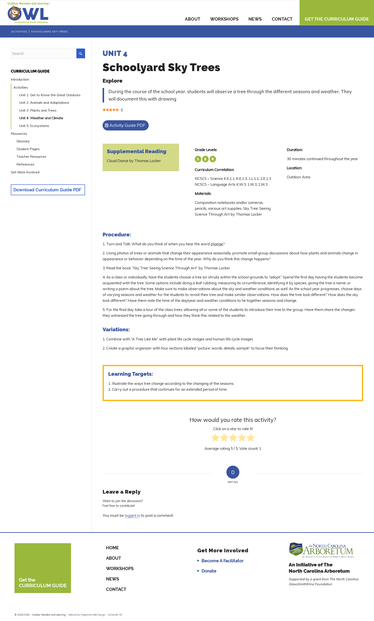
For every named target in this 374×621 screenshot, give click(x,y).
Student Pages (28, 149)
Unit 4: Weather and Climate (41, 118)
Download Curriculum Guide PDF (47, 189)
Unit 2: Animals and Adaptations (44, 102)
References (25, 164)
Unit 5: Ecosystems (34, 126)
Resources (19, 133)
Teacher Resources (31, 156)
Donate (209, 571)
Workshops (120, 568)
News (112, 579)
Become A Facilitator (223, 560)
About (113, 558)
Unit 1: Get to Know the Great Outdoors (50, 95)
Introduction (20, 79)
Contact (116, 589)
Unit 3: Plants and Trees (37, 110)
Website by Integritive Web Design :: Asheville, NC (95, 614)
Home (112, 547)
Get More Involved (25, 172)
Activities (20, 87)
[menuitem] (192, 12)
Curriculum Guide (30, 71)
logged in (132, 515)
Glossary (23, 141)
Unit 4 (115, 53)
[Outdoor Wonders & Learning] (29, 12)
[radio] (215, 438)
